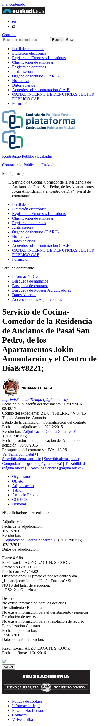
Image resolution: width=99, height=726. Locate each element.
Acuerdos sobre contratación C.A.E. (41, 90)
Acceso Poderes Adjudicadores (37, 299)
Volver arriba (22, 719)
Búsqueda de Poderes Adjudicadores (41, 290)
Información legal (26, 706)
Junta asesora (22, 71)
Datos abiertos (23, 85)
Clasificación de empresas (33, 62)
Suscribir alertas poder (61, 459)
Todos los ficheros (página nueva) (56, 468)
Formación (20, 103)
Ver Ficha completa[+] (20, 454)
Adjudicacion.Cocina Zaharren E (49, 431)
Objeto (17, 481)
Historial (19, 504)
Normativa (20, 80)
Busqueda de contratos (30, 286)
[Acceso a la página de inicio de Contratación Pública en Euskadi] (4, 662)
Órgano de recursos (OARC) (35, 76)
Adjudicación (23, 486)
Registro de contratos (29, 67)
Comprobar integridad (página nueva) (32, 463)
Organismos (21, 476)
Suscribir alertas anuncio (21, 459)
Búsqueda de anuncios (30, 281)
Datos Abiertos (24, 295)
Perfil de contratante (28, 48)
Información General (28, 276)
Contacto (9, 34)
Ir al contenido (13, 4)
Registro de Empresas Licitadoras (39, 58)
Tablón (17, 490)
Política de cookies (27, 701)
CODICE (20, 499)
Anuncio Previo (25, 495)
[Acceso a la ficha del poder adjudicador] (28, 395)
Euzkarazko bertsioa (28, 710)
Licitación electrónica (29, 53)
